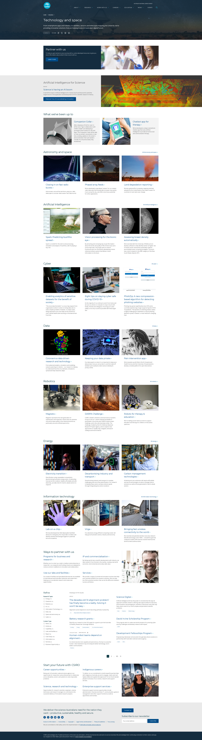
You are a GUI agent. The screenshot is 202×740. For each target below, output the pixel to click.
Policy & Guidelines (99, 722)
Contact (46, 32)
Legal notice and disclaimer (84, 722)
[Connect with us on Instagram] (48, 717)
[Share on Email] (69, 33)
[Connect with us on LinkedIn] (51, 717)
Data (48, 612)
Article (48, 626)
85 (117, 656)
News (140, 7)
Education (128, 7)
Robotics (49, 604)
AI (47, 606)
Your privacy (111, 722)
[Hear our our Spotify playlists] (55, 717)
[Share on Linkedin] (65, 33)
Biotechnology (132, 611)
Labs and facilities (51, 631)
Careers (115, 7)
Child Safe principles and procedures (90, 725)
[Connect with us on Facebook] (44, 717)
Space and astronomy (53, 614)
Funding (72, 627)
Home (44, 14)
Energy (49, 599)
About (76, 7)
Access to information (49, 722)
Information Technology (54, 609)
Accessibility (61, 722)
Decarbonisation (85, 627)
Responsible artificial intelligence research (82, 612)
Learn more (52, 59)
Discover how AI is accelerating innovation (60, 99)
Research (87, 7)
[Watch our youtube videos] (62, 717)
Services (49, 642)
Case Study (50, 636)
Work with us (102, 7)
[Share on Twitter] (62, 33)
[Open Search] (157, 7)
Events (150, 7)
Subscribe (153, 721)
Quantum (49, 601)
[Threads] (59, 717)
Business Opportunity (53, 644)
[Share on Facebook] (58, 33)
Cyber (48, 617)
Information (50, 639)
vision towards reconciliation (83, 737)
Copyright (71, 722)
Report (48, 634)
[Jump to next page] (120, 656)
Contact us (127, 710)
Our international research (97, 627)
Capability (49, 629)
